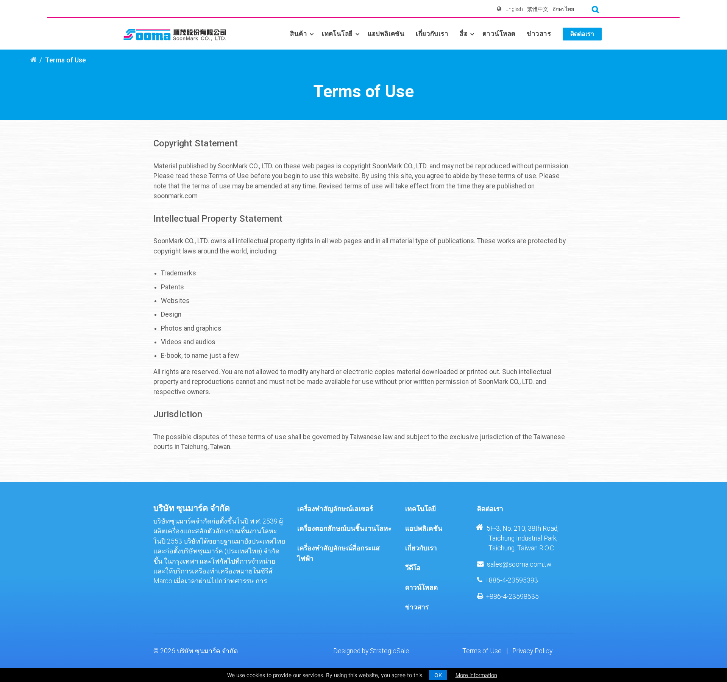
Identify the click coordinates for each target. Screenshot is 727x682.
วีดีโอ (413, 568)
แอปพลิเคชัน (386, 33)
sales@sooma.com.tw (519, 564)
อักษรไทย (563, 9)
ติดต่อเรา (582, 33)
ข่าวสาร (539, 33)
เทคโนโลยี (337, 33)
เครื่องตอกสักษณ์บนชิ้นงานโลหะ (344, 528)
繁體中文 (537, 9)
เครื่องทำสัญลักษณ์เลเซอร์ (335, 509)
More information (476, 675)
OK (438, 675)
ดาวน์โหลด (498, 33)
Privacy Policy (532, 651)
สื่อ (464, 33)
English (514, 9)
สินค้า (298, 33)
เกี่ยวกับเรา (432, 33)
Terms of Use (482, 651)
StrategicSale (389, 651)
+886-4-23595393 (511, 580)
